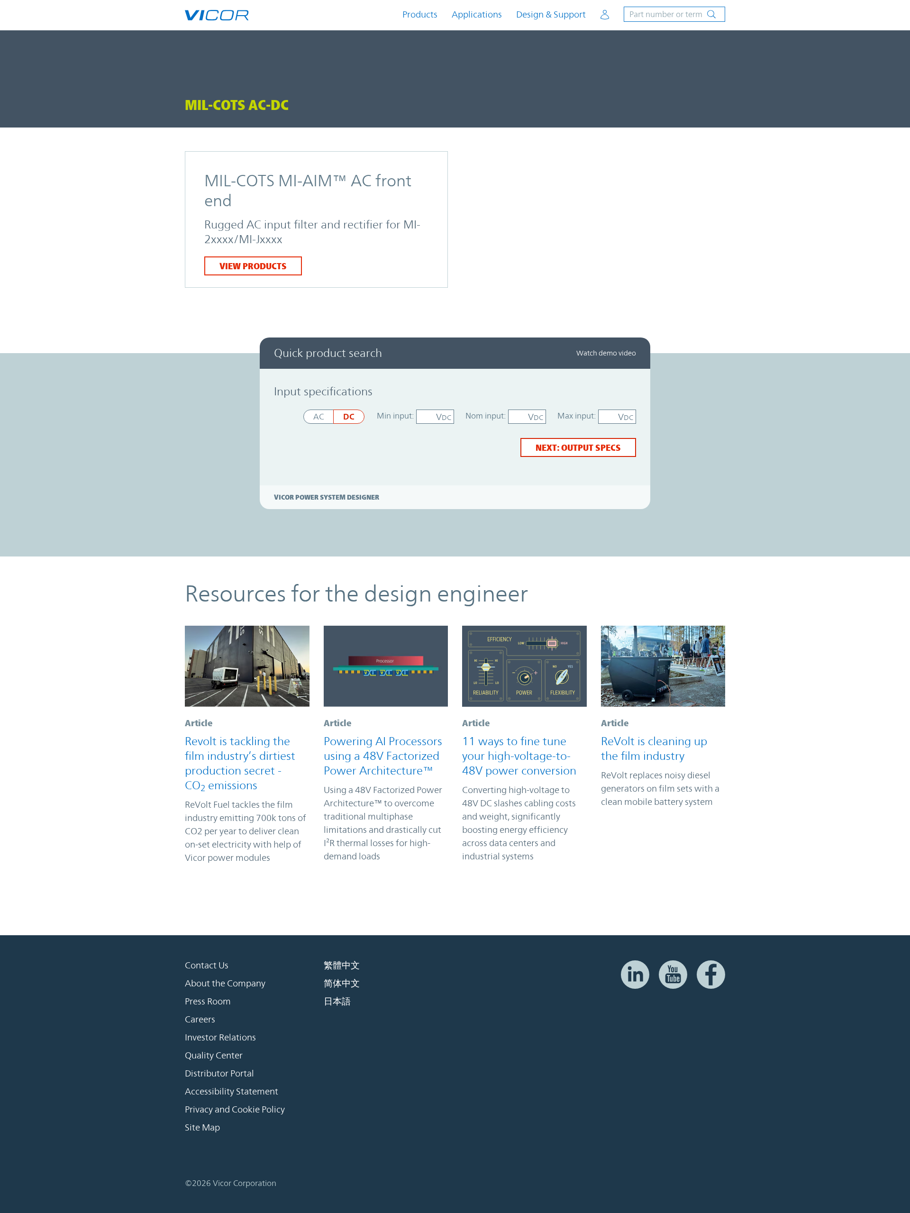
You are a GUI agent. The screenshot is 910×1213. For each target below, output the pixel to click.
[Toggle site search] (674, 14)
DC (349, 416)
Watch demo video (606, 353)
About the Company (225, 983)
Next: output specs (578, 447)
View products (253, 266)
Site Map (202, 1127)
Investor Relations (220, 1037)
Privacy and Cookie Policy (235, 1109)
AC (318, 416)
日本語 (337, 1001)
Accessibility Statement (231, 1091)
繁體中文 (342, 965)
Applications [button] (477, 14)
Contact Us (206, 965)
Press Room (208, 1001)
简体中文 (342, 983)
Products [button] (419, 14)
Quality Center (214, 1055)
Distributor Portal (219, 1073)
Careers (200, 1019)
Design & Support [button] (551, 14)
